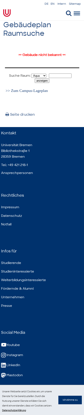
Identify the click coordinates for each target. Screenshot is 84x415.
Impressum (10, 207)
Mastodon (14, 375)
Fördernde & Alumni (17, 288)
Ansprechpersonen (17, 173)
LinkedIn (13, 365)
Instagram (14, 355)
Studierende (11, 263)
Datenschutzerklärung (14, 410)
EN (52, 4)
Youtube (13, 345)
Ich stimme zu (70, 400)
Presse (6, 306)
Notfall (6, 224)
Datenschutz (11, 216)
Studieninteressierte (17, 271)
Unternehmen (12, 297)
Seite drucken (22, 114)
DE (46, 4)
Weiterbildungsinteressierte (23, 280)
